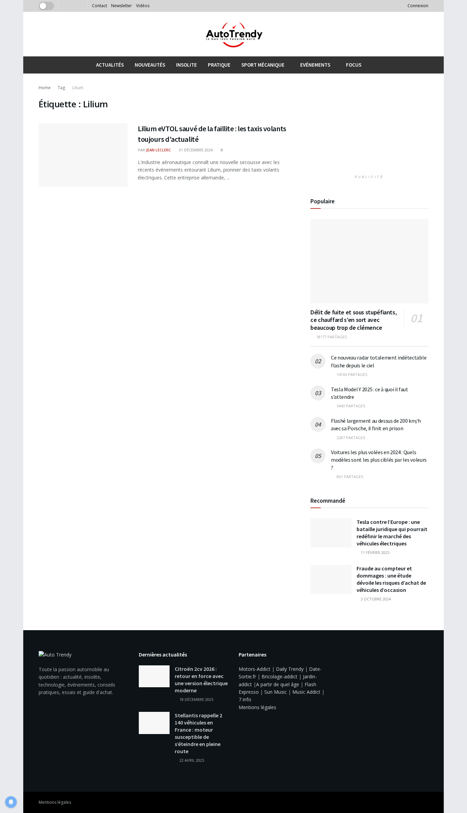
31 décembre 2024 (195, 149)
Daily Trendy (290, 669)
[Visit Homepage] (233, 34)
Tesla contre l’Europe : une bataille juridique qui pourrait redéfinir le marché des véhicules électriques (392, 532)
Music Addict (306, 692)
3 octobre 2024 (375, 598)
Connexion (417, 6)
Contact (99, 6)
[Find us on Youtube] (73, 6)
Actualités (110, 65)
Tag (61, 88)
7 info (245, 699)
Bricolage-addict (279, 676)
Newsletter (121, 6)
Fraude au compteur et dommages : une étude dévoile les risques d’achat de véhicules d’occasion (391, 579)
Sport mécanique (262, 65)
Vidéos (142, 6)
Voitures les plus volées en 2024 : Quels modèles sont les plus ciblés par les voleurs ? (379, 460)
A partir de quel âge (277, 684)
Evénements (315, 65)
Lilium (77, 88)
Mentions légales (257, 707)
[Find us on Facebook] (64, 6)
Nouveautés (150, 65)
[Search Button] (425, 64)
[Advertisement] (369, 127)
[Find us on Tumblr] (81, 6)
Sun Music (275, 692)
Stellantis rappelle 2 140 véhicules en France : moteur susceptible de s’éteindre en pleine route (198, 733)
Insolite (186, 65)
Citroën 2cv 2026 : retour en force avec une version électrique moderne (201, 679)
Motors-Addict (254, 669)
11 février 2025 (374, 552)
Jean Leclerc (158, 149)
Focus (353, 65)
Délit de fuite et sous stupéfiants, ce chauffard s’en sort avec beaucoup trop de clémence (353, 319)
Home (45, 88)
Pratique (219, 65)
